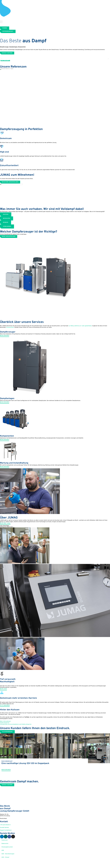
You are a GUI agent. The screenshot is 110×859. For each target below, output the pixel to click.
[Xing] (5, 836)
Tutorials (93, 19)
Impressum (4, 840)
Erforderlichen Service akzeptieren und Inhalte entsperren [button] (15, 724)
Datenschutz (4, 843)
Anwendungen (13, 24)
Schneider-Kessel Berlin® (53, 24)
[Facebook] (9, 836)
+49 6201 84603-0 (5, 825)
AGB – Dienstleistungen (7, 854)
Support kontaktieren (6, 830)
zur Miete (71, 326)
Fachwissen (76, 19)
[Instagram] (13, 836)
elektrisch (77, 326)
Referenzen (32, 24)
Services (85, 19)
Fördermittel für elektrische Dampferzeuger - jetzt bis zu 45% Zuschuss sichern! (39, 57)
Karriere (102, 19)
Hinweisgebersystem (7, 847)
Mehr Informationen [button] (5, 721)
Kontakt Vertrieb (4, 827)
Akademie (23, 24)
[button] (1, 22)
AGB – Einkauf (5, 857)
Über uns (40, 24)
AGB (2, 850)
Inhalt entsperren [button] (4, 723)
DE (108, 19)
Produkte (4, 24)
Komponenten (10, 327)
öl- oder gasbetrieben (86, 326)
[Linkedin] (2, 836)
